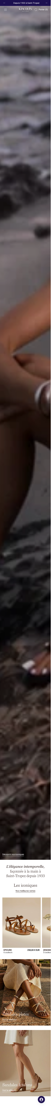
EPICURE (8, 948)
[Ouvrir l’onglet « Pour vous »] (41, 1099)
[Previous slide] (4, 3)
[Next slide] (46, 3)
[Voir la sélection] (25, 990)
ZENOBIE (45, 948)
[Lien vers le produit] (20, 921)
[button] (5, 9)
